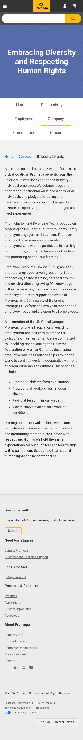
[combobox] (33, 18)
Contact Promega (16, 550)
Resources (12, 615)
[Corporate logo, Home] (41, 6)
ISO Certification (15, 641)
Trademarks (42, 707)
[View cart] (74, 6)
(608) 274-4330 (15, 577)
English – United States (57, 722)
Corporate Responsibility (21, 648)
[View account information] (64, 6)
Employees (23, 119)
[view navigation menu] (5, 6)
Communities (24, 132)
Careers (10, 661)
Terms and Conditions (17, 707)
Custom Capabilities (18, 609)
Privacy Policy (44, 702)
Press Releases (16, 654)
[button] (73, 18)
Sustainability (51, 105)
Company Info (14, 635)
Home (21, 105)
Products (57, 132)
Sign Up (13, 531)
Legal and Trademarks (17, 702)
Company (56, 119)
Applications (13, 602)
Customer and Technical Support (26, 557)
